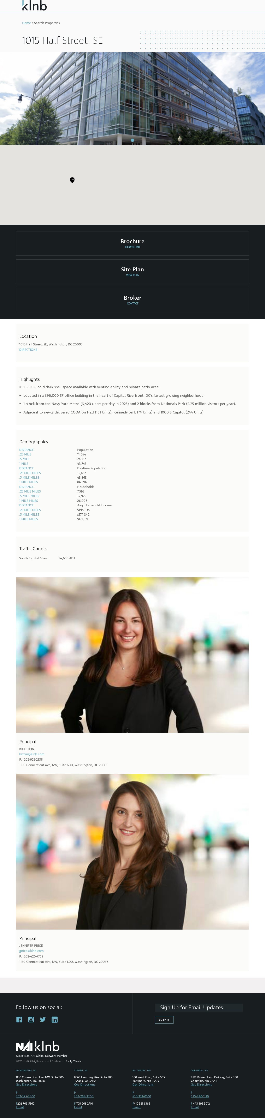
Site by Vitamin (73, 1061)
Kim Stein (26, 749)
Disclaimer (57, 1061)
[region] (132, 183)
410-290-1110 (200, 1096)
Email (20, 1107)
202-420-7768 (33, 956)
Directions (28, 350)
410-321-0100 (141, 1096)
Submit (164, 1020)
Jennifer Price (31, 945)
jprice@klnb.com (31, 951)
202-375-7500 (25, 1096)
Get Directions (26, 1085)
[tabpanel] (132, 98)
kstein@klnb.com (31, 754)
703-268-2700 (84, 1096)
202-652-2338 (33, 759)
